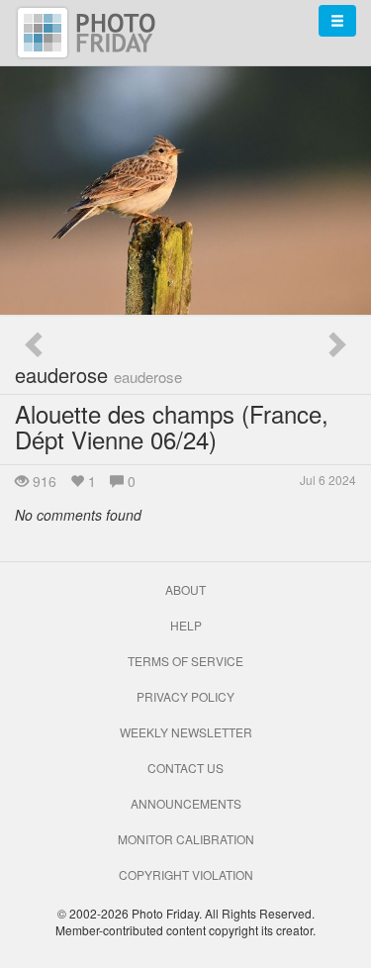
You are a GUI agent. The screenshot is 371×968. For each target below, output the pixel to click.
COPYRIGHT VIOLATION (186, 874)
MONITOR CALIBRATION (186, 838)
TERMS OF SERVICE (185, 660)
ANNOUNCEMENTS (186, 803)
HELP (186, 625)
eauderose (98, 374)
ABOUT (185, 589)
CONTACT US (185, 767)
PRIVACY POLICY (185, 696)
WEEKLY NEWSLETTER (186, 732)
